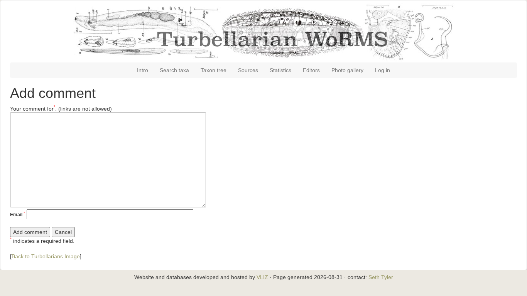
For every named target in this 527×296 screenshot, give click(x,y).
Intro (142, 70)
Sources (248, 70)
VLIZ (262, 277)
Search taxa (174, 70)
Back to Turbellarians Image (46, 256)
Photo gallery (347, 70)
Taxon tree (213, 70)
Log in (382, 70)
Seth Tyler (380, 277)
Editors (311, 70)
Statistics (280, 70)
